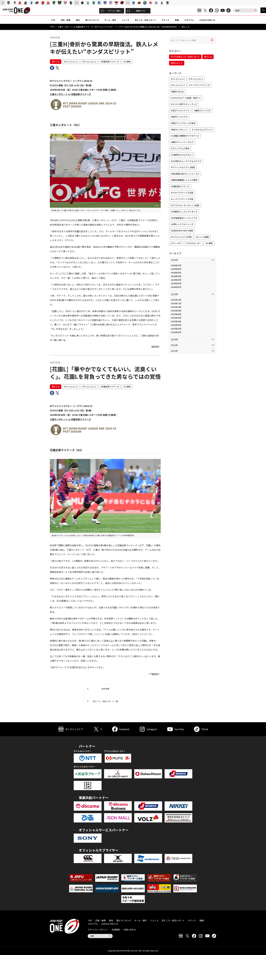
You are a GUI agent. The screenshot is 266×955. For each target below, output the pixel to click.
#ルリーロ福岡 (202, 237)
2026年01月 (176, 287)
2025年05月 (176, 317)
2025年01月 (176, 332)
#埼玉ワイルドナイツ (180, 110)
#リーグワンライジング (199, 85)
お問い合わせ (129, 929)
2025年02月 (176, 328)
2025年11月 (176, 303)
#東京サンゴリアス (179, 116)
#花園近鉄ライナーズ (109, 61)
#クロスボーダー (193, 243)
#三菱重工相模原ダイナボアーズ (185, 135)
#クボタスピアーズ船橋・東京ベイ (186, 97)
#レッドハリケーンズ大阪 (182, 199)
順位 (78, 20)
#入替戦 (127, 61)
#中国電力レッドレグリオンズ (184, 211)
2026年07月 (176, 265)
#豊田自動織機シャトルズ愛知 (184, 180)
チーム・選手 (110, 20)
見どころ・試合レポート (145, 20)
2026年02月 (176, 283)
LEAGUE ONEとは (207, 20)
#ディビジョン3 (178, 85)
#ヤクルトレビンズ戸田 (181, 237)
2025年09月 (176, 310)
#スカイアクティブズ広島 (182, 192)
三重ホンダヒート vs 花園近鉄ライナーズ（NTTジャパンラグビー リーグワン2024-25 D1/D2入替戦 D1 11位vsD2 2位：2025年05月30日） (117, 26)
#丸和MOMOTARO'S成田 (182, 230)
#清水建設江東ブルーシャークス (185, 173)
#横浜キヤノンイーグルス (182, 142)
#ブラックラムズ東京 (180, 148)
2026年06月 (176, 269)
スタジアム (189, 20)
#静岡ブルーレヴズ (202, 110)
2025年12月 (176, 299)
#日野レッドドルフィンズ (182, 224)
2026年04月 (176, 276)
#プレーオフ (176, 243)
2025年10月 (176, 307)
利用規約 (116, 929)
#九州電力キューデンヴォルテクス (186, 161)
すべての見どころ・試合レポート (185, 56)
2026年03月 (176, 279)
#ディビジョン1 (71, 61)
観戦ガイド (140, 10)
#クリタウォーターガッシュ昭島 (185, 205)
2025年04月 (176, 321)
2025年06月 (176, 314)
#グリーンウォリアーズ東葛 (183, 167)
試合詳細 (105, 688)
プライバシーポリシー (98, 929)
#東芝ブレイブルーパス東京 (183, 123)
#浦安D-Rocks (177, 91)
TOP (53, 20)
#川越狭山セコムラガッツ (182, 154)
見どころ (55, 61)
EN (263, 10)
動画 (177, 20)
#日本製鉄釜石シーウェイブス (184, 218)
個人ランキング (92, 20)
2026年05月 (176, 272)
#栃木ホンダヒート (179, 129)
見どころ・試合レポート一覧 (105, 701)
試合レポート (176, 63)
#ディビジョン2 (89, 61)
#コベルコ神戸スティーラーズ (184, 104)
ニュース (125, 20)
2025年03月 (176, 325)
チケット (165, 20)
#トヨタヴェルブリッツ (202, 129)
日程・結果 (65, 20)
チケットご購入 (114, 10)
